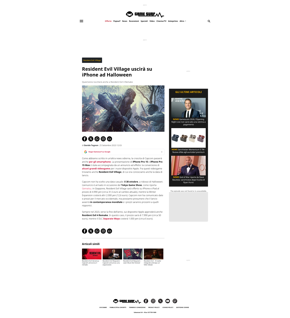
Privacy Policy (154, 307)
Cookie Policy (167, 307)
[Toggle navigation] (81, 21)
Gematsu (86, 188)
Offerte (108, 21)
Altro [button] (182, 21)
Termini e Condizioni (137, 307)
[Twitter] (161, 301)
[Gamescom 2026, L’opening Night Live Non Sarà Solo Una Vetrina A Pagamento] (188, 107)
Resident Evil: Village (92, 60)
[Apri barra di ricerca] (209, 21)
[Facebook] (147, 301)
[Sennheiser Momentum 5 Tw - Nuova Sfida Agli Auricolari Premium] (188, 138)
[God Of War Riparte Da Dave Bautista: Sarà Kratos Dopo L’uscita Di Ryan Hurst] (188, 165)
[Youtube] (168, 301)
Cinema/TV (161, 21)
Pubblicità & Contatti (118, 307)
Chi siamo (103, 307)
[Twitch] (175, 301)
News (124, 21)
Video (152, 21)
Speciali (144, 21)
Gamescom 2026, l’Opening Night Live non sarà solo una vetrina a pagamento (188, 122)
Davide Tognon (91, 145)
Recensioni (134, 21)
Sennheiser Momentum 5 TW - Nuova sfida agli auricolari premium (188, 150)
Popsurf (116, 21)
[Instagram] (154, 301)
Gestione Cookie (182, 307)
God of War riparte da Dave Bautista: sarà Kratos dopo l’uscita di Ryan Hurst (188, 180)
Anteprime (173, 21)
